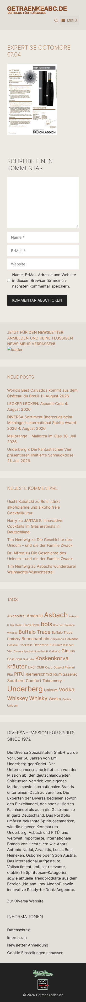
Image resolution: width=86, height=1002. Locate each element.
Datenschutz (18, 929)
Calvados (72, 639)
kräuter (17, 666)
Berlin (18, 625)
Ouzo (48, 667)
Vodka (66, 689)
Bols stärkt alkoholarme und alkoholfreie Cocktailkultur (33, 507)
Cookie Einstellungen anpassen (35, 952)
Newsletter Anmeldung (27, 945)
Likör (32, 667)
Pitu (10, 674)
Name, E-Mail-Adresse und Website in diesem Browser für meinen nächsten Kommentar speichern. (44, 280)
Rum (57, 674)
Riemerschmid (39, 674)
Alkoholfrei (16, 616)
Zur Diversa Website (25, 901)
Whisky (38, 698)
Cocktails (26, 645)
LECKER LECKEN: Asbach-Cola (35, 403)
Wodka (55, 699)
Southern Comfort (24, 680)
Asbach (56, 615)
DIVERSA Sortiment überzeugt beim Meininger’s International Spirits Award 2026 (41, 423)
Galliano (54, 651)
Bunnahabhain (35, 638)
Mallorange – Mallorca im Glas (34, 436)
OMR (40, 667)
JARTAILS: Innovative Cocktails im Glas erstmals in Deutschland (34, 526)
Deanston (40, 645)
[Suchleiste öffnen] (56, 20)
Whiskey (17, 698)
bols (46, 624)
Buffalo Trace (34, 632)
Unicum (51, 690)
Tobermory (52, 680)
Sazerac (70, 674)
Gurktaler (28, 659)
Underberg (25, 689)
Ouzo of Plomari (64, 667)
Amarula (35, 615)
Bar (12, 625)
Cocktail (12, 645)
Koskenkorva (52, 658)
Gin (65, 650)
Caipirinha (57, 639)
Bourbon (58, 625)
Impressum (17, 937)
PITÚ (19, 674)
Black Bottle (31, 625)
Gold (19, 659)
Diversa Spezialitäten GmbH (31, 651)
